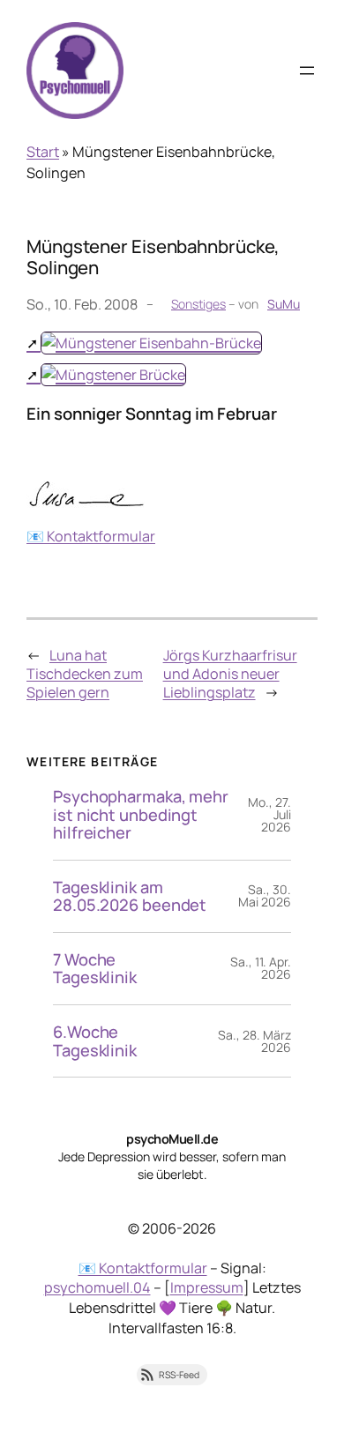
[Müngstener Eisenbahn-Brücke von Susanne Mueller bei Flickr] (144, 343)
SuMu (283, 303)
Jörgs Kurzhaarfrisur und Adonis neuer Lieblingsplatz (230, 673)
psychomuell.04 (97, 1287)
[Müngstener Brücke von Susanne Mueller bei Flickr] (106, 374)
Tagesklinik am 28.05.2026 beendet (129, 896)
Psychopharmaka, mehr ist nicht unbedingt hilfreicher (140, 814)
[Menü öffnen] (307, 70)
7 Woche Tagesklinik (95, 969)
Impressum (206, 1287)
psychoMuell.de (172, 1138)
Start (42, 151)
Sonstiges (198, 303)
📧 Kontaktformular (90, 536)
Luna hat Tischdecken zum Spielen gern (84, 673)
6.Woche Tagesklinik (95, 1041)
